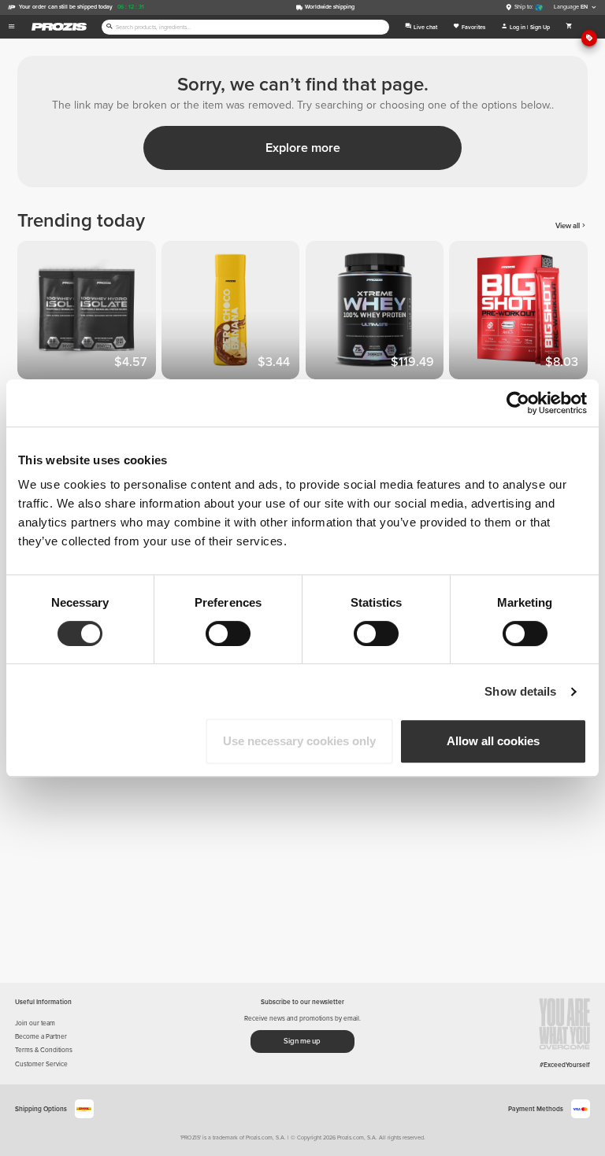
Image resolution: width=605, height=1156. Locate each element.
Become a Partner (41, 1036)
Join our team (35, 1023)
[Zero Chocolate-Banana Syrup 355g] (233, 313)
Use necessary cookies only (299, 741)
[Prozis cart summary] (569, 27)
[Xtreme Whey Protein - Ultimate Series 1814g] (378, 313)
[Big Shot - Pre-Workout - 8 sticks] (521, 313)
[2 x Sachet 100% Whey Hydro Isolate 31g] (89, 313)
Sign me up (302, 1041)
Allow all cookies (493, 741)
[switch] (228, 633)
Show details (520, 691)
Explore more (302, 148)
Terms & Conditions (43, 1050)
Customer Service (41, 1064)
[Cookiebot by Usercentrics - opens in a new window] (518, 403)
